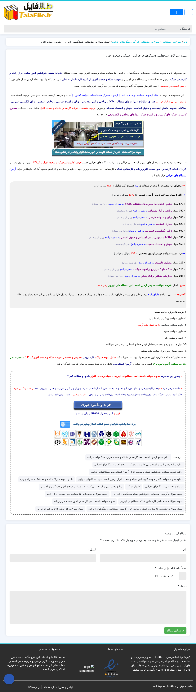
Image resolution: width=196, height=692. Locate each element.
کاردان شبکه (133, 486)
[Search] (7, 28)
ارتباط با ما (48, 687)
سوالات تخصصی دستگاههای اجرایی (164, 486)
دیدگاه (182, 585)
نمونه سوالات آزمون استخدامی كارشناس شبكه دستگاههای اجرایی (148, 494)
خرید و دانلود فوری (96, 404)
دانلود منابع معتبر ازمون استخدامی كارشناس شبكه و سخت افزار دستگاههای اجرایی (138, 464)
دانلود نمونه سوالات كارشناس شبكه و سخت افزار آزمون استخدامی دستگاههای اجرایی (137, 471)
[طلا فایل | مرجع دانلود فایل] (29, 12)
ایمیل (92, 549)
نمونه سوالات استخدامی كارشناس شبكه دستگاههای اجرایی (151, 501)
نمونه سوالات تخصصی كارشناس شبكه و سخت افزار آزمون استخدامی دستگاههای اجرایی (135, 508)
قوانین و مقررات (64, 687)
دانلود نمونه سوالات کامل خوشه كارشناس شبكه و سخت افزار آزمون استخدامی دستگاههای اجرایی (130, 479)
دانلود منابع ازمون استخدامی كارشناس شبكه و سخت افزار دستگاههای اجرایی (128, 457)
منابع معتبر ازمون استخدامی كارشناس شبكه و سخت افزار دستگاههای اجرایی (81, 486)
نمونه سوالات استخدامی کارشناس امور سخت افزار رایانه (84, 501)
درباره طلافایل (33, 687)
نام (183, 549)
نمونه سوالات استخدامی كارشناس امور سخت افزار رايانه (77, 494)
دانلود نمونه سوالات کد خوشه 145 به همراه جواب (46, 479)
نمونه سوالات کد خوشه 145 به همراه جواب (60, 508)
